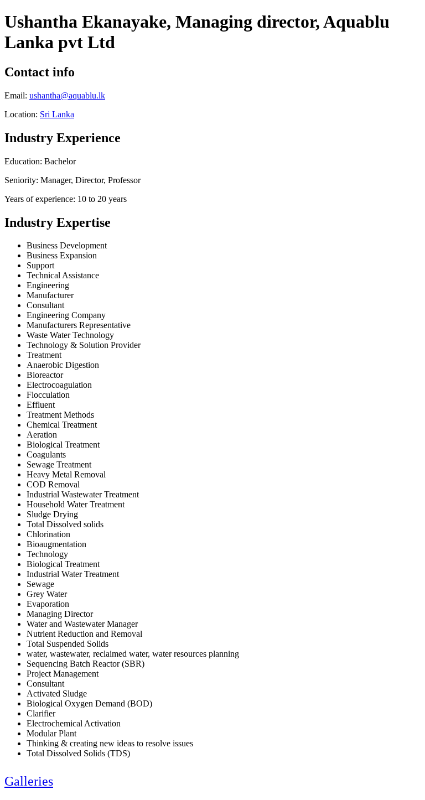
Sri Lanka (57, 114)
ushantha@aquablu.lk (67, 95)
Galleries (28, 781)
